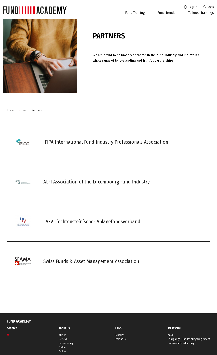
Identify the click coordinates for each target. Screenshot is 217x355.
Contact (12, 328)
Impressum (174, 328)
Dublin (62, 347)
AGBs (170, 335)
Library (119, 335)
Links (24, 110)
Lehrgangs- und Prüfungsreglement (189, 339)
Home (10, 110)
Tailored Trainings (201, 12)
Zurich (62, 335)
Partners (120, 339)
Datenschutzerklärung (181, 343)
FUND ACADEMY (19, 321)
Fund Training (135, 12)
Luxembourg (66, 343)
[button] (195, 7)
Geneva (63, 339)
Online (62, 351)
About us (64, 328)
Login (210, 7)
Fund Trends (166, 12)
